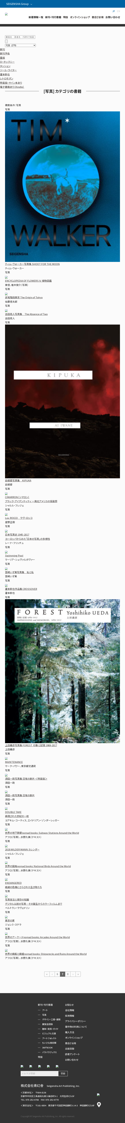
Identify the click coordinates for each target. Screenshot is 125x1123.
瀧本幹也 (5, 74)
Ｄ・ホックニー (7, 61)
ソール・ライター (8, 70)
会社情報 (69, 1010)
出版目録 (69, 1048)
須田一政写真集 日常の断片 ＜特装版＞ (26, 778)
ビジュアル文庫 (49, 1033)
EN (118, 11)
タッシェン (5, 66)
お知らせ (69, 1004)
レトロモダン (6, 78)
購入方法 (69, 1032)
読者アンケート (72, 1054)
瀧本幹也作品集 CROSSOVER (21, 589)
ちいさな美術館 (49, 1042)
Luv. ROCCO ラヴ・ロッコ (19, 518)
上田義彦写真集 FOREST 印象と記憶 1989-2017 (31, 745)
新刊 (2, 49)
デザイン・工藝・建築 (51, 1019)
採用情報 (69, 1015)
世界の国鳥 (38, 866)
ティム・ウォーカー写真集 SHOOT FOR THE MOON (32, 264)
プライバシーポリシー (75, 1021)
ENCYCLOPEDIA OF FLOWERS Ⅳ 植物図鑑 (28, 280)
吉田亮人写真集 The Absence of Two (26, 314)
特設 (40, 1057)
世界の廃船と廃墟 (46, 953)
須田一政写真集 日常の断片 (20, 795)
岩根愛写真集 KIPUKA (18, 480)
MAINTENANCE (14, 762)
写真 (44, 1014)
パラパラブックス (49, 1052)
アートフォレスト (49, 1038)
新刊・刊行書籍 (45, 1004)
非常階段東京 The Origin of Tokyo (24, 297)
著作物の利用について (76, 1026)
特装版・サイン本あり (11, 82)
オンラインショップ (74, 1037)
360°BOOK (47, 1047)
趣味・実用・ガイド (50, 1028)
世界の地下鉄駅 (42, 832)
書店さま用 (70, 1043)
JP (113, 11)
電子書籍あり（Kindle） (12, 86)
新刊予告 (5, 53)
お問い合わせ (71, 1059)
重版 (2, 57)
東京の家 (10, 920)
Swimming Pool (14, 555)
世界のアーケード (37, 937)
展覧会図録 (47, 1024)
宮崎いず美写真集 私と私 (19, 572)
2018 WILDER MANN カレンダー (22, 849)
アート (45, 1010)
